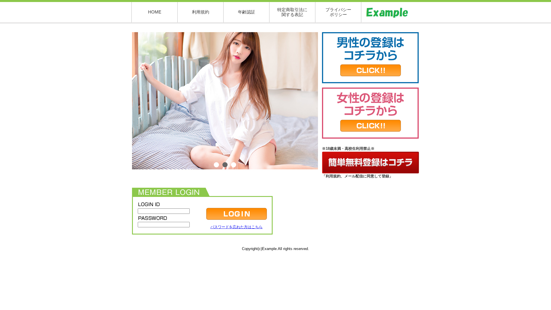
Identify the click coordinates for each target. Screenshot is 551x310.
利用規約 (200, 11)
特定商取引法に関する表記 (292, 12)
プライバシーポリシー (338, 12)
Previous (123, 101)
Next (326, 101)
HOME (154, 11)
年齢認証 (246, 11)
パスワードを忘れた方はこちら (236, 227)
